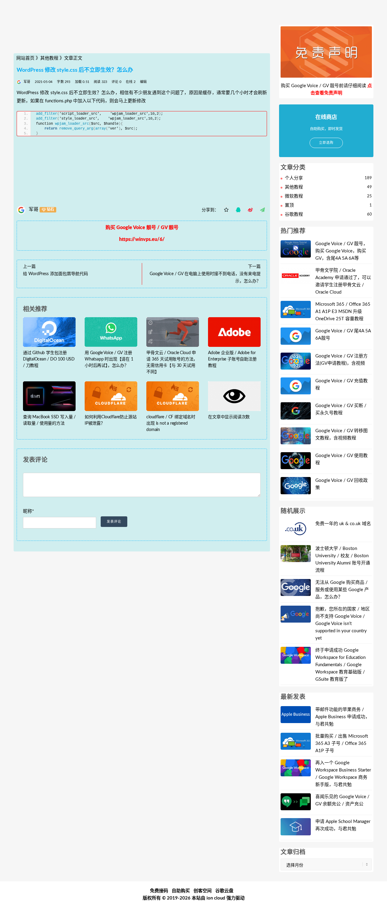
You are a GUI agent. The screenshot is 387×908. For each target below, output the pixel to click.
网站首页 (25, 58)
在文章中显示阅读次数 (229, 417)
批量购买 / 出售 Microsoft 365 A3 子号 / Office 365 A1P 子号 (341, 743)
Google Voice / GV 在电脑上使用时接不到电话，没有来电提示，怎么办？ (205, 277)
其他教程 (49, 58)
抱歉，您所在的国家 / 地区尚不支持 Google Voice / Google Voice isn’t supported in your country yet (342, 623)
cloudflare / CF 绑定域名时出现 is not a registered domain (170, 423)
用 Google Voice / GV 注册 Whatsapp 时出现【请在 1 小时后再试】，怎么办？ (109, 359)
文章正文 (73, 58)
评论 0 (116, 82)
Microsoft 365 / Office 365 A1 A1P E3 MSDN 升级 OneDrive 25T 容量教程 (342, 311)
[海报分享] (262, 210)
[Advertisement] (142, 40)
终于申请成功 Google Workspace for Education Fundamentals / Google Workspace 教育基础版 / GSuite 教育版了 (340, 665)
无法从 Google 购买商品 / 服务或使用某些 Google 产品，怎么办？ (342, 589)
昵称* (28, 511)
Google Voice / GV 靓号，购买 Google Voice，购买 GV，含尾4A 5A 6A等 (341, 251)
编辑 (143, 82)
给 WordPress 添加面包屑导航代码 (55, 274)
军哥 (33, 209)
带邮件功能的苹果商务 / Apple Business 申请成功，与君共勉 (342, 716)
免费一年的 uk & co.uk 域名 (343, 523)
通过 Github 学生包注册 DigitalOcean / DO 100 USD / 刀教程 (49, 359)
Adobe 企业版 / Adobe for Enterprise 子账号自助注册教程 (232, 359)
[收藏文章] (226, 210)
